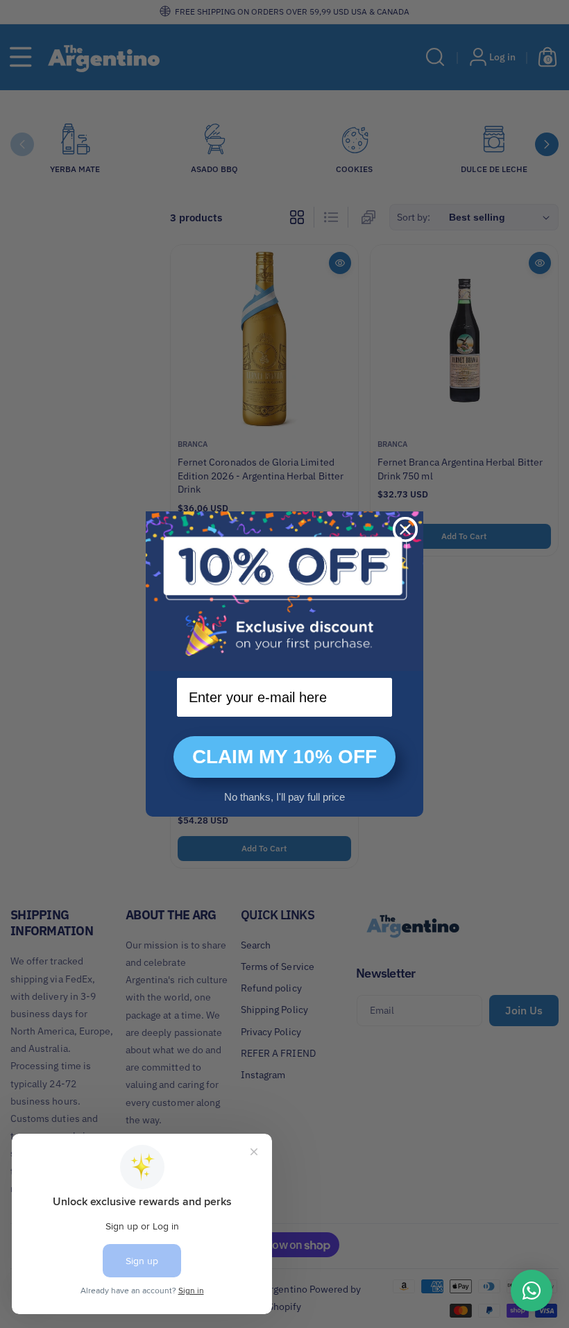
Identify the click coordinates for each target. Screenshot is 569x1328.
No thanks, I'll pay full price (284, 797)
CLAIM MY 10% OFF (284, 756)
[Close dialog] (405, 529)
